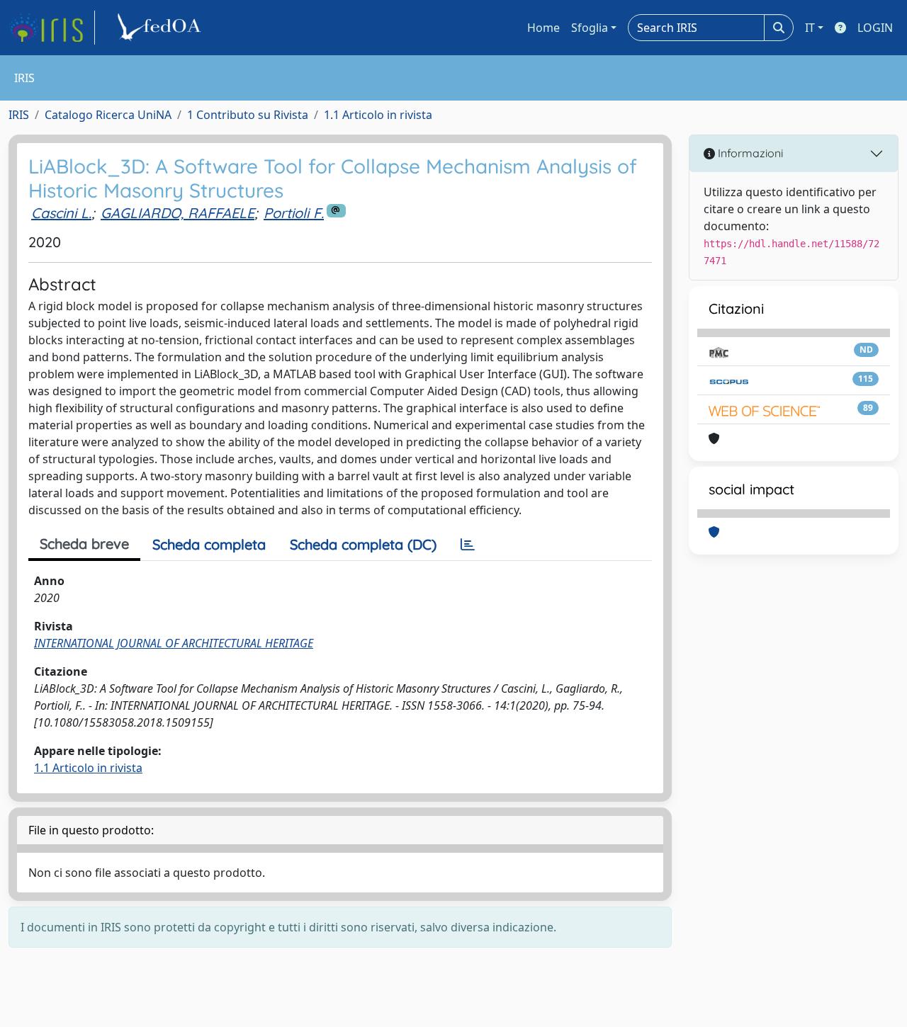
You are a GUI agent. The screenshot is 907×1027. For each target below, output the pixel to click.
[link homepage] (52, 28)
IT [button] (810, 27)
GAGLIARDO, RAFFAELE (177, 213)
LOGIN (875, 27)
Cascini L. (61, 213)
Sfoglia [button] (589, 27)
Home (543, 27)
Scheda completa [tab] (209, 544)
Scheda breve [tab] (84, 543)
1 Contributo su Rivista (247, 115)
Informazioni (749, 153)
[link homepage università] (161, 28)
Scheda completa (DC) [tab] (363, 544)
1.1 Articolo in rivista (378, 115)
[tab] (468, 545)
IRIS (19, 115)
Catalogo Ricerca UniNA (108, 115)
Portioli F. (294, 213)
